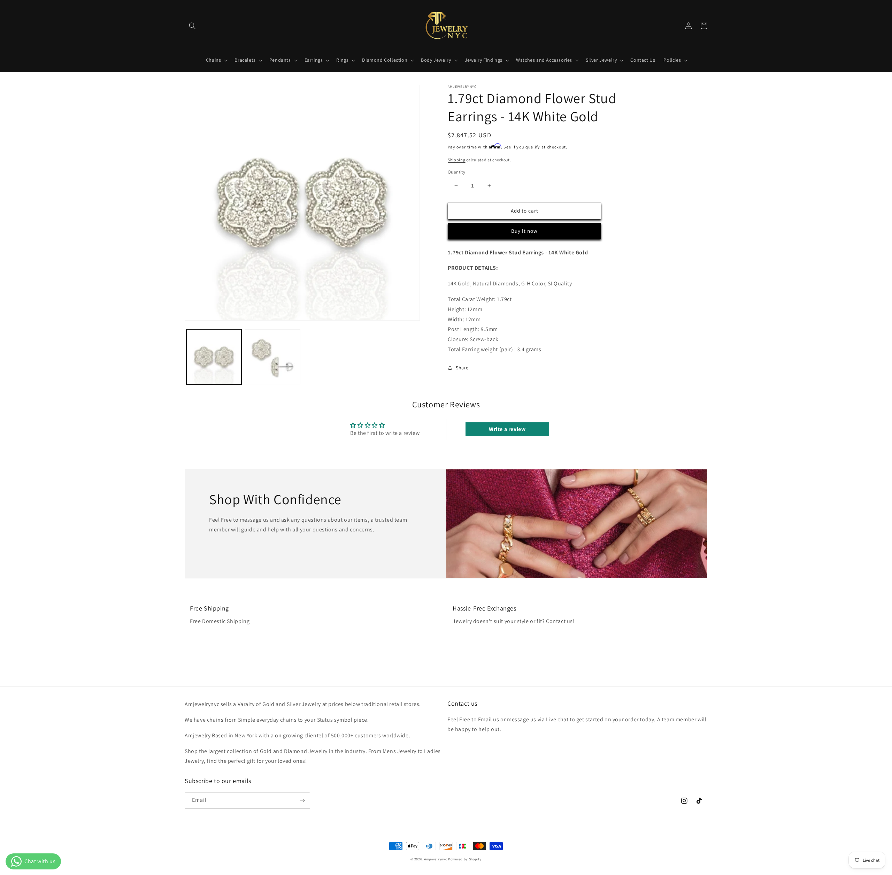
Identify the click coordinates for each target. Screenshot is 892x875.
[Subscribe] (302, 800)
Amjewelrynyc (435, 859)
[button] (192, 25)
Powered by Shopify (465, 859)
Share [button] (462, 367)
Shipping (457, 159)
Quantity (456, 172)
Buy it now (524, 231)
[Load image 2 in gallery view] (272, 356)
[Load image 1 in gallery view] (213, 356)
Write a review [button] (507, 429)
